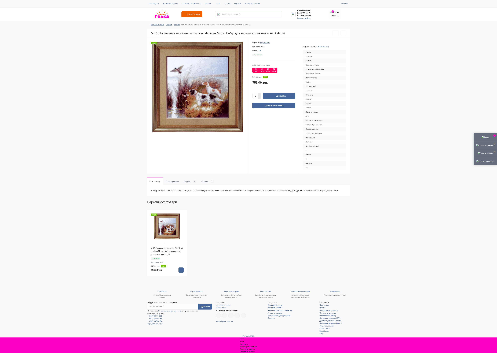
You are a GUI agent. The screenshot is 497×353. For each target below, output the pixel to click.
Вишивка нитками (157, 25)
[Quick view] (184, 213)
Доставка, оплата (170, 4)
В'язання (271, 318)
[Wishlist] (184, 218)
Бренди (227, 4)
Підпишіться (205, 307)
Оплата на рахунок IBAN (329, 318)
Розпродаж (154, 4)
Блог (218, 4)
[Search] (219, 14)
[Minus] (259, 97)
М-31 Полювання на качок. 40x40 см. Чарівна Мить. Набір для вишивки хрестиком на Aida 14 (167, 251)
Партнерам (324, 305)
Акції (321, 334)
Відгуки (237, 4)
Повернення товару (327, 315)
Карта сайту (324, 328)
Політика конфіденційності (169, 311)
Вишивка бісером (275, 305)
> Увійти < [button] (344, 4)
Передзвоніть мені (154, 324)
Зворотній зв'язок (326, 326)
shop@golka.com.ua (224, 321)
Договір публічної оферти (330, 321)
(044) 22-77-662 (304, 10)
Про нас (208, 4)
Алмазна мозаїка (275, 313)
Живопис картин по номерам (280, 310)
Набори (169, 25)
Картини (177, 25)
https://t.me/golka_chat (243, 315)
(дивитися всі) (323, 46)
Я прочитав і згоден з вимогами (173, 311)
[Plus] (259, 94)
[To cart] (181, 270)
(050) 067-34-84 (304, 15)
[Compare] (184, 223)
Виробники (324, 331)
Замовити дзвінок (303, 18)
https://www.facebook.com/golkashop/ (218, 315)
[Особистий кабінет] (485, 161)
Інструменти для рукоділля (279, 315)
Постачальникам (252, 4)
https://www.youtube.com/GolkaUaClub (230, 315)
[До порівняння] (343, 33)
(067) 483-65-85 (304, 13)
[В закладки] (335, 33)
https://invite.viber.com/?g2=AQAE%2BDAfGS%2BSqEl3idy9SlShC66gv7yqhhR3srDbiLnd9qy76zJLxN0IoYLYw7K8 (237, 315)
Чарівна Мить (265, 43)
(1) (260, 50)
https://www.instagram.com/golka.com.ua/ (224, 315)
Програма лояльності (191, 4)
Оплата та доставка (327, 313)
